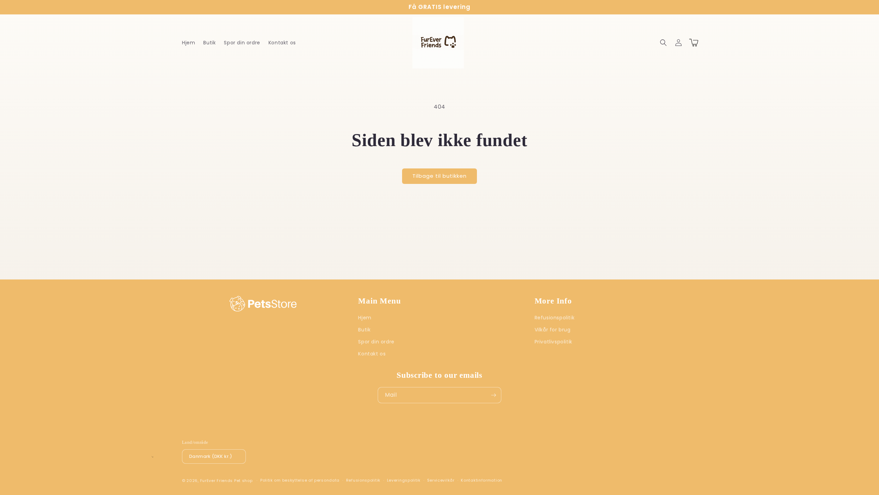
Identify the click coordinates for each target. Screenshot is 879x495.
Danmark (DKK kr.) (210, 456)
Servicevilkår (441, 480)
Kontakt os (372, 353)
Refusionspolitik (555, 317)
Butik (364, 329)
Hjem (364, 317)
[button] (663, 42)
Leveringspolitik (404, 480)
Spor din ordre (376, 341)
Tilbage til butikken (439, 175)
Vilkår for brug (553, 329)
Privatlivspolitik (553, 341)
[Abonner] (493, 395)
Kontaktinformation (481, 480)
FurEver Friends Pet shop (226, 480)
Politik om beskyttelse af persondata (300, 480)
